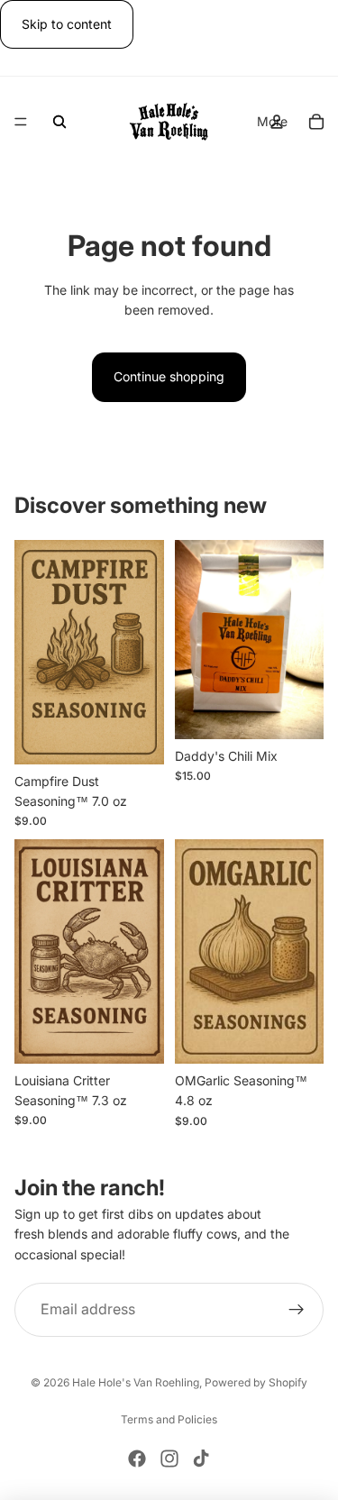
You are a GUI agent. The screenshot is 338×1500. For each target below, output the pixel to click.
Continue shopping (169, 376)
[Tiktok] (201, 1458)
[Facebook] (137, 1458)
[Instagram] (169, 1458)
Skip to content (67, 24)
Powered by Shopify (256, 1382)
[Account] (277, 122)
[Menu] (20, 122)
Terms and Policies (169, 1419)
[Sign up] (296, 1310)
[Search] (59, 122)
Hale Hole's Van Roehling (135, 1382)
